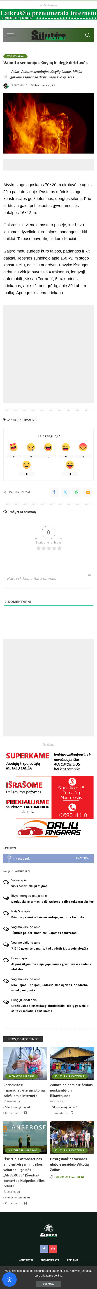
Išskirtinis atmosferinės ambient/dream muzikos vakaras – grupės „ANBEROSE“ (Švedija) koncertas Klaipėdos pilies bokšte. (24, 1172)
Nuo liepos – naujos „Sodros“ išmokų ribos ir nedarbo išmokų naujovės (49, 987)
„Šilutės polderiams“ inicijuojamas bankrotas (43, 933)
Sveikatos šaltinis (21, 1076)
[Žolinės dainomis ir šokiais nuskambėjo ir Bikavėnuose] (72, 1063)
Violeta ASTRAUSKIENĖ (70, 1176)
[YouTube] (53, 1249)
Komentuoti (12, 1113)
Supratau (48, 1283)
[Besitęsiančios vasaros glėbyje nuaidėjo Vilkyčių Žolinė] (72, 1137)
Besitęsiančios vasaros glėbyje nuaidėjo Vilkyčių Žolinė (69, 1164)
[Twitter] (65, 492)
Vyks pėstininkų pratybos (29, 886)
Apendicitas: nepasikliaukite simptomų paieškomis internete (24, 1090)
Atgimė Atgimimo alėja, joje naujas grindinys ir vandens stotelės (51, 967)
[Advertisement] (50, 165)
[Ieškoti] (87, 35)
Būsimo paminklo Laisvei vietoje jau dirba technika (48, 917)
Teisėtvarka (15, 56)
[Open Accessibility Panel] (9, 1279)
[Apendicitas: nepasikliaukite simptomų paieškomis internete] (25, 1063)
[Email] (87, 492)
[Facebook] (54, 492)
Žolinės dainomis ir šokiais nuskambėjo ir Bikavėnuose (71, 1090)
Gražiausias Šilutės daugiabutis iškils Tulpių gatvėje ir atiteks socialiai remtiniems (50, 1008)
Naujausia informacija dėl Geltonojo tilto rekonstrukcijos (52, 901)
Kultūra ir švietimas (69, 1076)
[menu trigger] (12, 35)
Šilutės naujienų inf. (43, 85)
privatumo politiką (51, 1275)
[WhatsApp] (76, 492)
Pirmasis (28, 419)
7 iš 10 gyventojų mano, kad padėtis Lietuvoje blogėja (49, 948)
